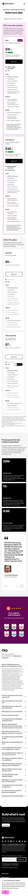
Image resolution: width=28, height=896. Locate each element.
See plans (6, 825)
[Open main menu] (24, 3)
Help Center (17, 656)
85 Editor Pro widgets (12, 370)
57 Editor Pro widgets (12, 287)
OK (5, 892)
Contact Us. (5, 657)
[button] (22, 586)
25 (21, 364)
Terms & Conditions (6, 864)
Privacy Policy (16, 864)
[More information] (16, 292)
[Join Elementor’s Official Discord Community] (11, 841)
